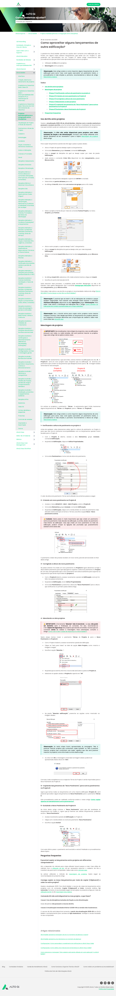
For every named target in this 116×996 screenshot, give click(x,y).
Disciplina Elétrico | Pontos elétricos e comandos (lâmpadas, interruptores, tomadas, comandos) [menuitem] (26, 176)
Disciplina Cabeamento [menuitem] (26, 161)
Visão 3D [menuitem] (21, 407)
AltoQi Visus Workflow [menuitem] (23, 449)
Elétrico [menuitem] (18, 439)
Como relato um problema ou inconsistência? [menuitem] (98, 967)
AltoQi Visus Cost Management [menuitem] (22, 444)
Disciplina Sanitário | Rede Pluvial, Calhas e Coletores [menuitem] (25, 315)
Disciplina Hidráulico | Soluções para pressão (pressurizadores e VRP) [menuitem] (26, 273)
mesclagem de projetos (78, 874)
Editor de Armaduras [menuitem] (23, 436)
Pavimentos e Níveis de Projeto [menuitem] (26, 129)
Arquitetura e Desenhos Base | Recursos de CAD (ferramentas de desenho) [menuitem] (26, 107)
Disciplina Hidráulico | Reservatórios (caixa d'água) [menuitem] (25, 194)
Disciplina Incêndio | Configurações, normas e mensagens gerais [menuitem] (26, 351)
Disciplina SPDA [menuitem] (23, 399)
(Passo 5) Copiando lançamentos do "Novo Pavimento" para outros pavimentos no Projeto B (73, 105)
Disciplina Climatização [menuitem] (26, 168)
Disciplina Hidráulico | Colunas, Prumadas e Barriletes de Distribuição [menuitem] (25, 214)
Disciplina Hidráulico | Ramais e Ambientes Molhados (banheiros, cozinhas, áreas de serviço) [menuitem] (25, 231)
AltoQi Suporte (20, 34)
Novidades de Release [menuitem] (23, 60)
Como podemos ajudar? (31, 17)
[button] (34, 45)
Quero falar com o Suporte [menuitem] (22, 52)
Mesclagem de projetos (53, 90)
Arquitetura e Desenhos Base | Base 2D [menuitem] (26, 86)
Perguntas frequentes (53, 113)
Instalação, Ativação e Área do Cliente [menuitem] (23, 46)
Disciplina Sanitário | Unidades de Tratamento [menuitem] (25, 323)
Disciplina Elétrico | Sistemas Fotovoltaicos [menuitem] (26, 184)
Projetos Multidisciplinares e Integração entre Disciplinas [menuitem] (25, 116)
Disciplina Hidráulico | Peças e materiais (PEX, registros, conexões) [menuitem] (26, 241)
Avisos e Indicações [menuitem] (24, 150)
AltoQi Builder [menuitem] (20, 73)
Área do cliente (93, 4)
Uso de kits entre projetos (54, 87)
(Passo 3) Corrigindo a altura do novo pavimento (67, 99)
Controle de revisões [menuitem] (25, 419)
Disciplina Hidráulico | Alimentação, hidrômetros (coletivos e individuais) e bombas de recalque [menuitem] (26, 203)
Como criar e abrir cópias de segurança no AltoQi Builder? (67, 632)
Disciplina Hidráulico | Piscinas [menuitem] (25, 257)
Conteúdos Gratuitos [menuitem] (16, 967)
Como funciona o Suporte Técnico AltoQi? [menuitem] (65, 967)
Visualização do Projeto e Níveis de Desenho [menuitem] (26, 124)
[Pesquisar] (98, 21)
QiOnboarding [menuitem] (21, 42)
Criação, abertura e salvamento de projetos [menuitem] (26, 81)
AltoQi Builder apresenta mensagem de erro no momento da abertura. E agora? (64, 935)
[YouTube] (105, 983)
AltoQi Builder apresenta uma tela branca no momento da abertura (61, 939)
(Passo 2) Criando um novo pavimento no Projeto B (67, 96)
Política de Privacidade (106, 989)
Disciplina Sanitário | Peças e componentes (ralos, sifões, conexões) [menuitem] (26, 301)
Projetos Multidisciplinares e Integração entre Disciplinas (59, 34)
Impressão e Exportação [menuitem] (22, 424)
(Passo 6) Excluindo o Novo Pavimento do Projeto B (67, 109)
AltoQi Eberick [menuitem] (21, 69)
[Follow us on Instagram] (101, 983)
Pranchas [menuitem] (21, 416)
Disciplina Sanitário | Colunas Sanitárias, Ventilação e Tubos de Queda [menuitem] (25, 281)
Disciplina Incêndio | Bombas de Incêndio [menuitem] (25, 357)
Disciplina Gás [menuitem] (23, 189)
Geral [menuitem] (20, 157)
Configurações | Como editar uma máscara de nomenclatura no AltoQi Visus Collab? (66, 948)
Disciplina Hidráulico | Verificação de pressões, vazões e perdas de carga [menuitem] (26, 264)
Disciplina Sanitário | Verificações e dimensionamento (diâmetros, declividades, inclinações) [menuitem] (25, 340)
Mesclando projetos (50, 77)
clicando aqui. (82, 870)
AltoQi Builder (32, 34)
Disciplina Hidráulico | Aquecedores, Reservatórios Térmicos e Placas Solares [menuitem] (26, 249)
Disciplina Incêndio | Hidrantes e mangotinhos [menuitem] (24, 373)
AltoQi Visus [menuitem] (20, 432)
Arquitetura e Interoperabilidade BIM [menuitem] (24, 64)
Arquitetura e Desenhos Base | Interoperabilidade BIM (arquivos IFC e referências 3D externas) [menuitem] (26, 95)
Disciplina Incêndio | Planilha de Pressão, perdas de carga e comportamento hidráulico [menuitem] (24, 382)
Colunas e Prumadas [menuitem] (25, 154)
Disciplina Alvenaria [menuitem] (24, 165)
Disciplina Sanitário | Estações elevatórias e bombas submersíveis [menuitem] (25, 330)
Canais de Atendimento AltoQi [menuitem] (37, 967)
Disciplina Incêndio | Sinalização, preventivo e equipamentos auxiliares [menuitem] (25, 393)
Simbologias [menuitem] (22, 137)
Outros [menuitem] (20, 429)
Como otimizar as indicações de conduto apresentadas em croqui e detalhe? (71, 305)
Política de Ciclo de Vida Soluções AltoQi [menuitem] (58, 971)
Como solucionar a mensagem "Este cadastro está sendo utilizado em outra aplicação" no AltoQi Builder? (70, 953)
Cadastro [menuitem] (21, 134)
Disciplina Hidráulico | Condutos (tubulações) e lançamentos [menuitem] (26, 222)
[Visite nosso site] (109, 983)
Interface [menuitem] (21, 76)
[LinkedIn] (112, 983)
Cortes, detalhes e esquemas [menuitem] (24, 411)
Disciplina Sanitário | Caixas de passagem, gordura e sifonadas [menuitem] (25, 308)
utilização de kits (58, 868)
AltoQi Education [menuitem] (21, 56)
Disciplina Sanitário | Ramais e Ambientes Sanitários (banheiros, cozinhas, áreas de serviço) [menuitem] (25, 291)
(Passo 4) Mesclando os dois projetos (62, 102)
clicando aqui (59, 319)
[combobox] (56, 21)
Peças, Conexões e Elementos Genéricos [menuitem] (25, 146)
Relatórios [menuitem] (21, 403)
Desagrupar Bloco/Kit (83, 285)
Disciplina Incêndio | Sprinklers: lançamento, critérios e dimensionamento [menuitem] (26, 365)
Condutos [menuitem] (21, 141)
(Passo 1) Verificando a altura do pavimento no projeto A (69, 93)
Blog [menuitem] (3, 967)
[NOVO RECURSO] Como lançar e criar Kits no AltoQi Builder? (70, 292)
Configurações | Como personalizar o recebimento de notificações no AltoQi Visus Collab (67, 943)
